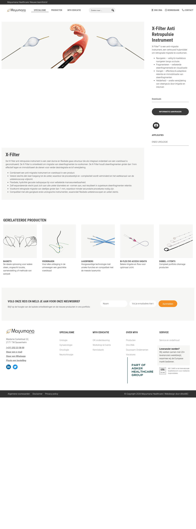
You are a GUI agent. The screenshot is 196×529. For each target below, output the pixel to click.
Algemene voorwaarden (19, 394)
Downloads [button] (156, 99)
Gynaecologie (26, 17)
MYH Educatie (74, 10)
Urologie (11, 17)
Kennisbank (173, 10)
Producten (56, 10)
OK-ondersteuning (101, 340)
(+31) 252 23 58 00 (15, 347)
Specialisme (40, 10)
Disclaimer (37, 394)
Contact (189, 10)
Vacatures (130, 354)
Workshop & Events (102, 345)
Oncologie (62, 17)
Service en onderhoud (169, 340)
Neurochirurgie (45, 17)
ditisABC (184, 394)
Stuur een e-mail (14, 352)
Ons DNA (158, 10)
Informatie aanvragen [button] (170, 112)
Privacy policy (51, 394)
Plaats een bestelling (16, 360)
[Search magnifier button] (113, 10)
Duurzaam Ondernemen (137, 350)
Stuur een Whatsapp (16, 356)
